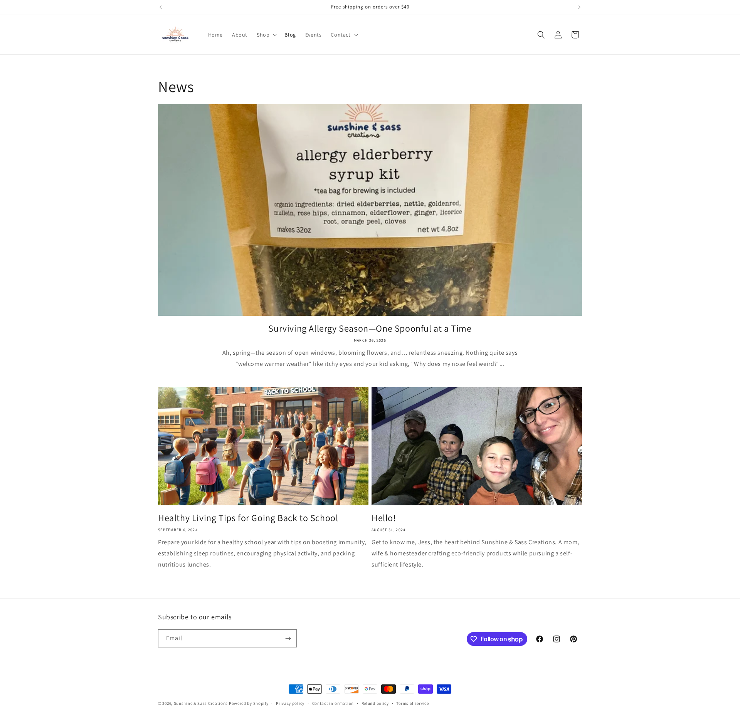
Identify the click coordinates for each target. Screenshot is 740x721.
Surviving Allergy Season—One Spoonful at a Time (369, 328)
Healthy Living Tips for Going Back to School (248, 518)
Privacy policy (290, 703)
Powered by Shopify (249, 703)
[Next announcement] (579, 7)
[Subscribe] (287, 638)
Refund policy (375, 703)
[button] (266, 35)
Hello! (384, 518)
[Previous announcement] (160, 7)
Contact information (333, 703)
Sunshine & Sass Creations (201, 703)
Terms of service (412, 703)
